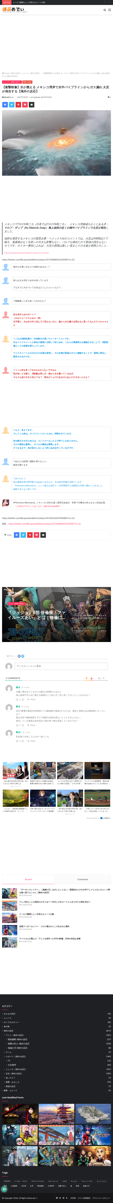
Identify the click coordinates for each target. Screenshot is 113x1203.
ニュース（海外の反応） (31, 73)
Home (6, 73)
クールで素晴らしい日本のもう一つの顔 (36, 914)
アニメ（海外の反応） (16, 604)
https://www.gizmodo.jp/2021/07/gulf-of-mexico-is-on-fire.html (26, 253)
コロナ (64, 1181)
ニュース (7, 1018)
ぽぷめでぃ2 (8, 97)
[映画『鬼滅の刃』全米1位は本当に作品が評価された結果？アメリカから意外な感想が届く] (93, 1156)
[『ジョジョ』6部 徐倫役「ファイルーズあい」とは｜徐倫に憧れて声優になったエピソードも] (56, 1156)
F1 (9, 1060)
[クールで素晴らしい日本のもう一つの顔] (9, 918)
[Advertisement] (56, 23)
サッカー (74, 1181)
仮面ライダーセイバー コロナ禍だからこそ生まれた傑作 (36, 2)
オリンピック (53, 1181)
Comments (82, 879)
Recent (28, 879)
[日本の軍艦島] (93, 1114)
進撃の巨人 (62, 1186)
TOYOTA (7, 1181)
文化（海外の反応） (14, 1073)
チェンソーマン (87, 1181)
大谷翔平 (12, 1065)
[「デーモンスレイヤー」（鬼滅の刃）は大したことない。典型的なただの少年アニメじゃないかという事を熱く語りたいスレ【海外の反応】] (9, 893)
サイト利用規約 (84, 1198)
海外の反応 (15, 73)
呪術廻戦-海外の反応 (17, 1039)
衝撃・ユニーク (10, 1090)
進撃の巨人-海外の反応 (18, 1043)
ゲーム (9, 1052)
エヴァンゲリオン (38, 1181)
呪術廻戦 (40, 1186)
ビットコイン (102, 1181)
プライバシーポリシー (101, 1198)
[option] (56, 614)
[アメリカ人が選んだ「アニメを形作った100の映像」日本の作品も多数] (9, 942)
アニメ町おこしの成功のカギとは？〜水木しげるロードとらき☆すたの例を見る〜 (55, 901)
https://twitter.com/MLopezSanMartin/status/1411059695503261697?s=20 (44, 523)
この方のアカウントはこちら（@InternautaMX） (38, 506)
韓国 (77, 1186)
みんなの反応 (9, 1014)
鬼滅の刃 (86, 1186)
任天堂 (23, 1186)
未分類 (7, 1026)
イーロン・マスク (20, 1181)
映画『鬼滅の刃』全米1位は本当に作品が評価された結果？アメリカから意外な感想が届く (37, 615)
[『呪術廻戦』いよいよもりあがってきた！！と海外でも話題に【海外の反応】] (20, 1114)
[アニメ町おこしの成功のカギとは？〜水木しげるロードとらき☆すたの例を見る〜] (9, 905)
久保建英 (14, 1186)
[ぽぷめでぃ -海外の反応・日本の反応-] (15, 10)
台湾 (31, 1186)
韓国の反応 (10, 1086)
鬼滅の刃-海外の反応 (17, 1048)
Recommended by (93, 818)
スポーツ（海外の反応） (16, 1056)
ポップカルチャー (11, 1022)
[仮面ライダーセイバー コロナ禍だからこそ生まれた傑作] (9, 930)
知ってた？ (10, 1078)
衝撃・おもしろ (12, 1082)
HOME (73, 1198)
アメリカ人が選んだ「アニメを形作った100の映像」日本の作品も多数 (50, 938)
